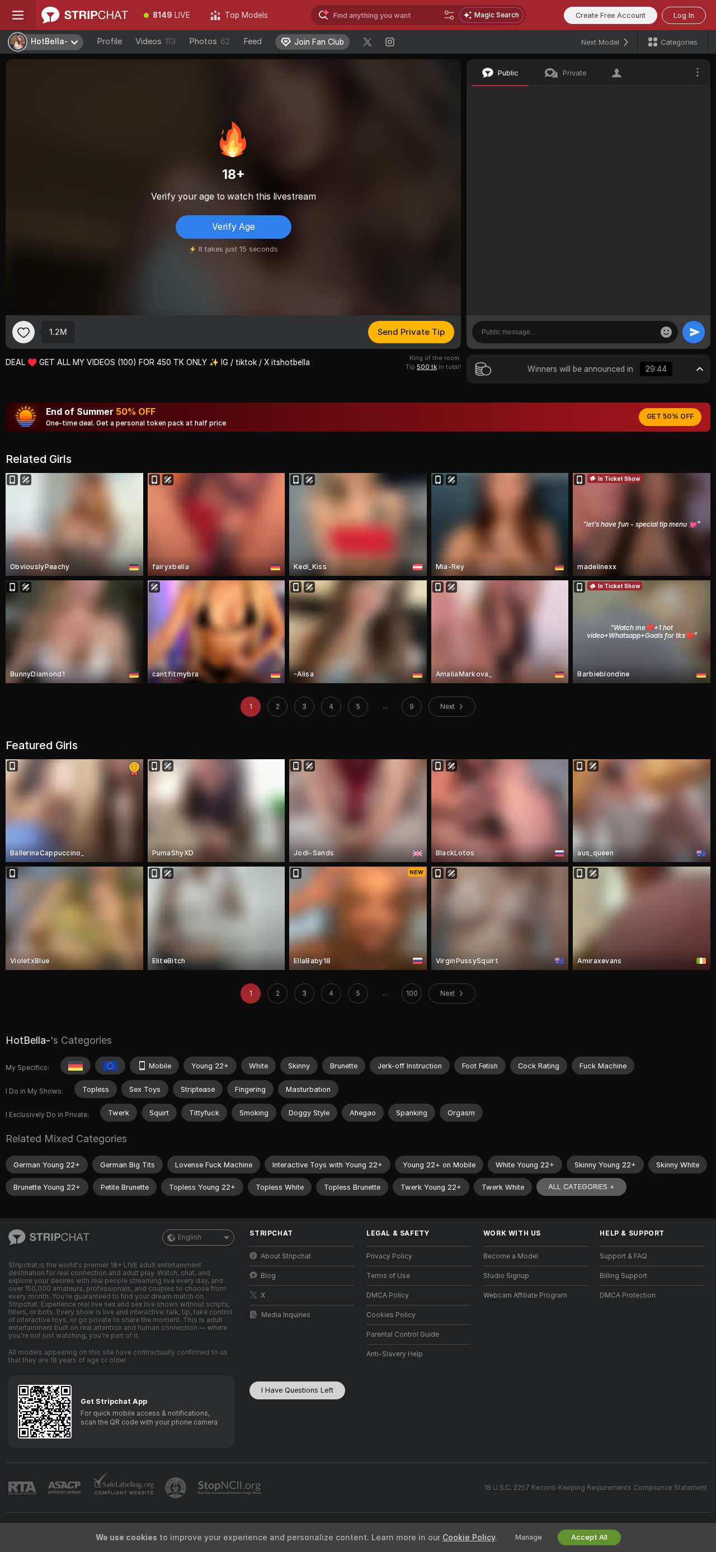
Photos (209, 41)
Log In (683, 15)
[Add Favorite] (23, 332)
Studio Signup (506, 1276)
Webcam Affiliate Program (525, 1295)
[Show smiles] (666, 332)
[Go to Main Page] (85, 15)
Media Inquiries (285, 1315)
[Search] (449, 15)
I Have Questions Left (297, 1390)
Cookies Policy (391, 1315)
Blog (268, 1276)
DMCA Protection (628, 1295)
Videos (155, 41)
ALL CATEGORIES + (581, 1186)
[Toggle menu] (18, 15)
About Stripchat (286, 1256)
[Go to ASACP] (65, 1488)
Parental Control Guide (402, 1334)
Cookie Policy (468, 1537)
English (189, 1237)
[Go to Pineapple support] (177, 1487)
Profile (109, 41)
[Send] (693, 332)
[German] (75, 1066)
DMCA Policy (387, 1295)
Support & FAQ (623, 1256)
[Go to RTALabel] (23, 1488)
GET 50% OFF (670, 416)
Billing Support (623, 1276)
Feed (252, 41)
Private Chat (664, 97)
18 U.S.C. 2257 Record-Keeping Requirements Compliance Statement (595, 1488)
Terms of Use (388, 1276)
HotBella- (28, 1040)
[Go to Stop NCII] (230, 1487)
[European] (110, 1066)
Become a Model (510, 1256)
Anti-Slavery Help (394, 1354)
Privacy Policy (389, 1256)
